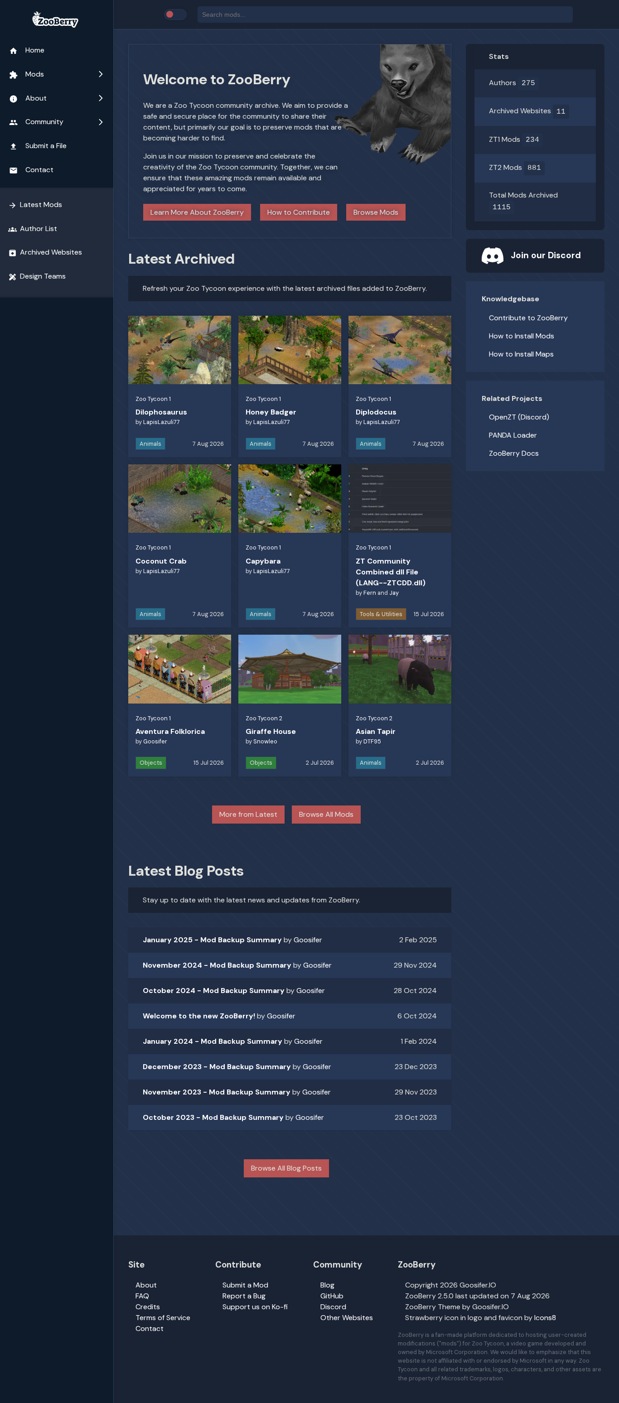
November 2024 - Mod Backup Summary (217, 965)
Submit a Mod (245, 1285)
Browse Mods (375, 212)
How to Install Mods (521, 336)
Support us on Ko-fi (255, 1306)
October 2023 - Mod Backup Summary (213, 1117)
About (56, 98)
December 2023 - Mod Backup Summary (217, 1066)
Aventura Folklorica (170, 731)
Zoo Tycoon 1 (153, 399)
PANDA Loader (513, 435)
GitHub (331, 1296)
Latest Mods (35, 205)
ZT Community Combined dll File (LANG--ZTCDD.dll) (391, 572)
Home (26, 50)
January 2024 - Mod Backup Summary (212, 1041)
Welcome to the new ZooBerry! (199, 1016)
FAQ (142, 1296)
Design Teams (37, 276)
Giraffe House (271, 731)
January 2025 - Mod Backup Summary (212, 940)
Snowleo (265, 741)
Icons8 (545, 1317)
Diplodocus (376, 412)
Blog (327, 1285)
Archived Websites (45, 252)
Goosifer (155, 741)
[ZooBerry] (56, 20)
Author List (32, 229)
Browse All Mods (326, 814)
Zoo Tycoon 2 (264, 718)
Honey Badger (271, 412)
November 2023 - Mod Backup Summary (216, 1092)
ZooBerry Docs (514, 453)
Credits (147, 1306)
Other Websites (346, 1317)
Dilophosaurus (161, 412)
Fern (369, 593)
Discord (333, 1306)
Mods (56, 74)
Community (56, 122)
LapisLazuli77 (161, 422)
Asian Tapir (376, 731)
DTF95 (372, 741)
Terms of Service (162, 1317)
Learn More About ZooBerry (197, 212)
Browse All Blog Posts (286, 1168)
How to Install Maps (521, 354)
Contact (31, 170)
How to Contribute (298, 212)
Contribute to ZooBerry (528, 318)
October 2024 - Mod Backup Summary (214, 990)
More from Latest (248, 814)
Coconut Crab (161, 561)
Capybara (263, 561)
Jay (394, 593)
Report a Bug (244, 1296)
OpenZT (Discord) (519, 417)
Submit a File (38, 146)
